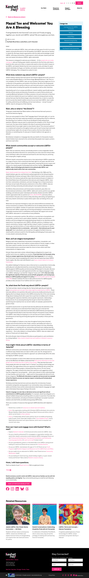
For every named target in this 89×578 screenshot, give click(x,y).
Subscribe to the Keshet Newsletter (44, 287)
